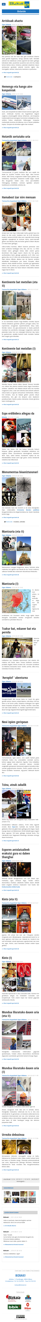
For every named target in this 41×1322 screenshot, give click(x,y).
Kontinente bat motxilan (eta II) (19, 284)
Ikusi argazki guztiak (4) (11, 517)
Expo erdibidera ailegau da (18, 413)
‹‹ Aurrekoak (6, 1179)
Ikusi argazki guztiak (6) (11, 188)
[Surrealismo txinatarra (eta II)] (15, 1200)
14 (27, 1179)
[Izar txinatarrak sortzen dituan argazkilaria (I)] (15, 1194)
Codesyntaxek (18, 1319)
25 (34, 1179)
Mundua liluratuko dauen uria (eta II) (20, 1014)
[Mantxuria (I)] (32, 1194)
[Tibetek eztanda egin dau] (32, 1200)
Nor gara (18, 1271)
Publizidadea (35, 1271)
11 (21, 1179)
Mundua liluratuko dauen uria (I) (20, 1070)
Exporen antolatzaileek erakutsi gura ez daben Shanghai (16, 853)
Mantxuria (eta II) (13, 531)
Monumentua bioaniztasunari (20, 472)
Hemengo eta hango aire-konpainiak (17, 88)
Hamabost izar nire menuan (19, 197)
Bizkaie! (6, 1217)
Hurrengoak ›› (21, 1181)
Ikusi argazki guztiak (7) (11, 339)
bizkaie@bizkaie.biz (20, 1285)
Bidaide (21, 11)
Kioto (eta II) (9, 899)
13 (25, 1179)
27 (38, 1179)
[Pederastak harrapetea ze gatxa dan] (24, 1194)
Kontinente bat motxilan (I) (18, 348)
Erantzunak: (9, 77)
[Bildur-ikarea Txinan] (24, 1200)
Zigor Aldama (6, 24)
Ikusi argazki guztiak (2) (11, 127)
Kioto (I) (7, 958)
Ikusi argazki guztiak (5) (11, 72)
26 (36, 1179)
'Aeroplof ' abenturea (15, 678)
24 (32, 1179)
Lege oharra (26, 1271)
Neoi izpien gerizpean (15, 722)
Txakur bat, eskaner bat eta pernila (19, 630)
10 (19, 1179)
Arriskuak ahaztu (12, 21)
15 (29, 1179)
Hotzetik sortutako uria (16, 136)
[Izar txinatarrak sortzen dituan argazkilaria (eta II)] (7, 1194)
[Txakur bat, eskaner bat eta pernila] (7, 1200)
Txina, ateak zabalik (14, 785)
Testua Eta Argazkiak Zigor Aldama (14, 140)
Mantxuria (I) (10, 584)
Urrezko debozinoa (13, 1135)
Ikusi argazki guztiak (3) (11, 890)
